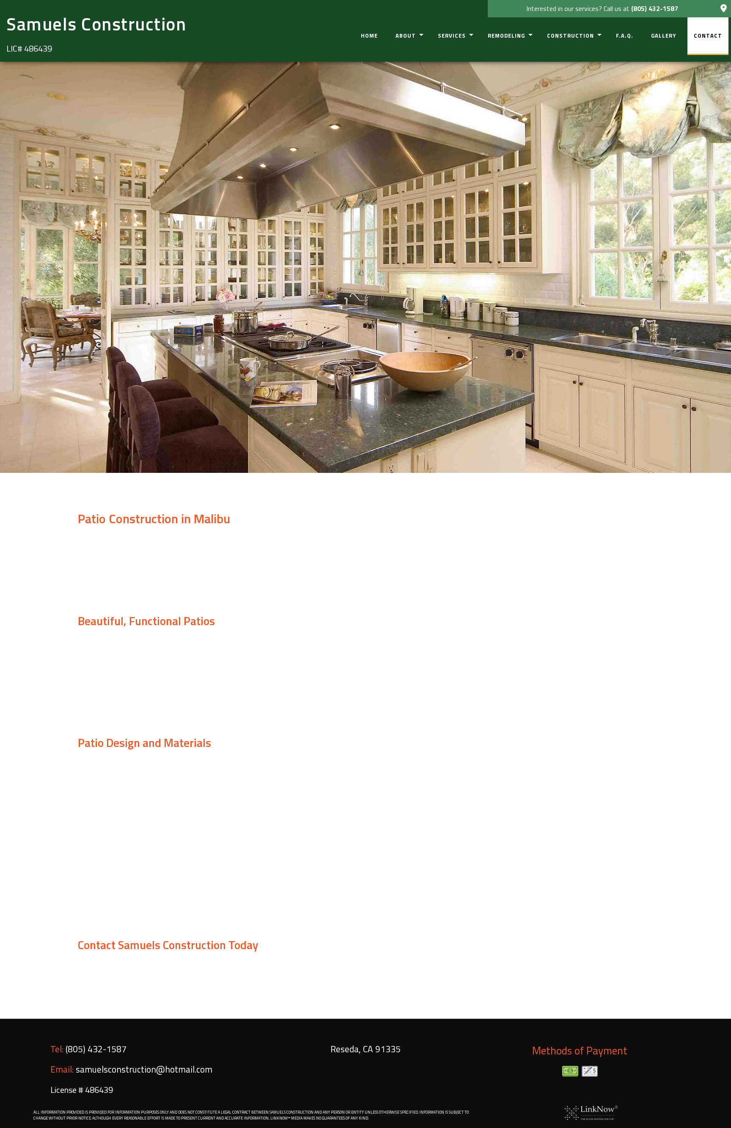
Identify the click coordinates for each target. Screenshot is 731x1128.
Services (452, 35)
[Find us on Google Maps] (723, 9)
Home (369, 35)
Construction (570, 35)
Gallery (663, 35)
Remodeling (506, 35)
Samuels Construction (96, 23)
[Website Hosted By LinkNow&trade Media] (591, 1112)
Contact (708, 35)
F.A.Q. (624, 35)
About (406, 35)
